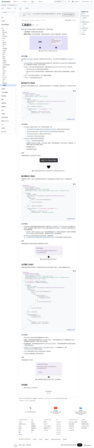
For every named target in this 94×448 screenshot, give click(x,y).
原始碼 (20, 428)
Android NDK (71, 430)
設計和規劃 (24, 1)
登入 (92, 1)
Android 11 (58, 434)
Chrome (40, 439)
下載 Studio (71, 428)
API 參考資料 (71, 426)
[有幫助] (73, 20)
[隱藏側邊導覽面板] (15, 445)
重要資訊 (15, 1)
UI (17, 5)
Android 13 (58, 430)
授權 (23, 444)
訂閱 (80, 445)
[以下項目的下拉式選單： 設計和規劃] (28, 1)
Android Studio (85, 1)
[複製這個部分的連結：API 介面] (28, 56)
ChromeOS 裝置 (47, 426)
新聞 (20, 430)
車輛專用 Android (47, 428)
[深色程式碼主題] (73, 91)
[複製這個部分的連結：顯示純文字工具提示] (36, 83)
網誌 (20, 432)
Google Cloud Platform (55, 439)
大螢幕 (45, 422)
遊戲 (32, 422)
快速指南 (27, 8)
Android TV (46, 430)
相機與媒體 (33, 428)
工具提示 (25, 29)
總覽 (2, 8)
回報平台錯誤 (84, 422)
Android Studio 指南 (73, 422)
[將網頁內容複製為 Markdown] (37, 25)
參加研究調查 (84, 428)
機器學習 (33, 424)
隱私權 (32, 430)
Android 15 (58, 426)
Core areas (11, 5)
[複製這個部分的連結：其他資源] (28, 385)
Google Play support (85, 426)
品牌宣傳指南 (28, 444)
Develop (4, 5)
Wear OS (45, 424)
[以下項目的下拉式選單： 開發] (35, 1)
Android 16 (58, 424)
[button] (7, 17)
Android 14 (58, 428)
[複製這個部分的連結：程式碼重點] (29, 124)
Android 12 (58, 432)
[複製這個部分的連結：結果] (25, 153)
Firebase (46, 439)
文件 (20, 8)
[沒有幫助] (75, 20)
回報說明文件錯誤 (85, 424)
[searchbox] (9, 12)
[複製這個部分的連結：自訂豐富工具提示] (35, 264)
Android (20, 422)
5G (32, 432)
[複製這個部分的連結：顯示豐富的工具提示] (36, 176)
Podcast (20, 434)
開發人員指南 (71, 424)
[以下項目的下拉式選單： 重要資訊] (18, 1)
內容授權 (34, 398)
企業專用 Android (22, 424)
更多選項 (40, 1)
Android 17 (58, 422)
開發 (32, 1)
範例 (15, 8)
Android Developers (25, 20)
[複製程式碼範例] (75, 91)
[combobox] (60, 1)
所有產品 (65, 439)
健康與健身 (33, 426)
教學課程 (9, 8)
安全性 (20, 426)
